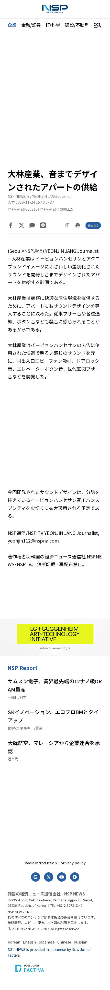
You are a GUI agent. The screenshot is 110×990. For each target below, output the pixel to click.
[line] (43, 225)
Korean (14, 942)
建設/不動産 (77, 25)
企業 (12, 25)
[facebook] (11, 225)
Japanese (46, 942)
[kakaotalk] (32, 225)
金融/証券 (31, 25)
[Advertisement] (55, 438)
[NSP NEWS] (55, 9)
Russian (80, 942)
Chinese (64, 942)
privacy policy (73, 862)
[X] (21, 225)
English (29, 942)
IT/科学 (53, 25)
